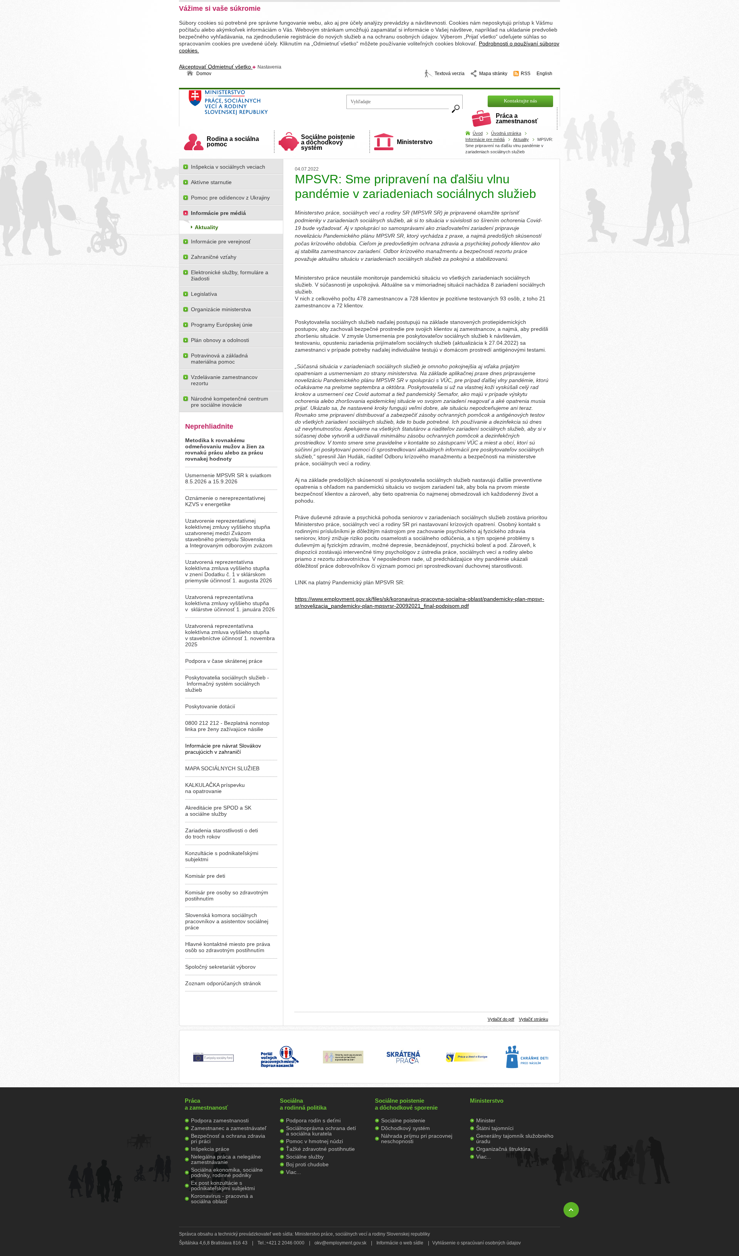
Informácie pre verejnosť (221, 241)
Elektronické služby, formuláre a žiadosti (229, 275)
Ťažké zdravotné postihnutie (320, 1149)
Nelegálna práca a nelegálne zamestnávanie (226, 1159)
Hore (571, 1209)
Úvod (478, 133)
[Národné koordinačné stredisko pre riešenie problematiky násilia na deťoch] (527, 1076)
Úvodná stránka (506, 133)
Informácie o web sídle (399, 1243)
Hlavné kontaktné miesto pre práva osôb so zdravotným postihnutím (227, 947)
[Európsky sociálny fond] (213, 1062)
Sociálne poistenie (403, 1120)
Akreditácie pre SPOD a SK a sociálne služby (218, 811)
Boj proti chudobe (307, 1164)
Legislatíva (204, 294)
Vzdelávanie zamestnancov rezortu (224, 380)
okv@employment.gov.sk (340, 1243)
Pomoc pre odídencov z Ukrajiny (230, 198)
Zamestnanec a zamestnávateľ (228, 1128)
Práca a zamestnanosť (517, 118)
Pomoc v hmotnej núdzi (314, 1141)
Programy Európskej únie (221, 325)
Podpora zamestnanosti (220, 1120)
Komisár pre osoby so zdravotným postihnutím (226, 895)
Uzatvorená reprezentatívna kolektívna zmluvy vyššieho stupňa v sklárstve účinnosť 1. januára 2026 (230, 603)
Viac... (293, 1172)
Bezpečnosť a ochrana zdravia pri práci (228, 1138)
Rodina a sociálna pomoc (233, 142)
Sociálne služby (305, 1157)
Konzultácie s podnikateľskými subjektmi (221, 856)
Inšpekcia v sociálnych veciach (228, 167)
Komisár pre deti (205, 876)
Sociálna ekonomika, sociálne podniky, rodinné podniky (227, 1172)
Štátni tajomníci (494, 1128)
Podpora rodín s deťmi (313, 1120)
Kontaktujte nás (520, 101)
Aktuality (521, 139)
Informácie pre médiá (485, 139)
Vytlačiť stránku (533, 1019)
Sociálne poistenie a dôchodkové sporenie (406, 1104)
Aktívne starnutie (211, 182)
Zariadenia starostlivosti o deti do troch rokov (221, 833)
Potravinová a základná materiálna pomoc (219, 358)
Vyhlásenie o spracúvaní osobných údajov (476, 1243)
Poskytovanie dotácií (210, 706)
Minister (485, 1120)
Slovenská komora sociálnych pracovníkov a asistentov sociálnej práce (226, 921)
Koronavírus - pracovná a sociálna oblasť (222, 1198)
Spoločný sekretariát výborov (220, 967)
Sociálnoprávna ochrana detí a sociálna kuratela (321, 1131)
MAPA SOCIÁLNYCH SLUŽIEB (222, 768)
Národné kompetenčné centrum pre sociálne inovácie (229, 402)
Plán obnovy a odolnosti (220, 340)
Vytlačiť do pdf (501, 1019)
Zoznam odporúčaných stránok (223, 983)
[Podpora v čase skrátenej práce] (403, 1068)
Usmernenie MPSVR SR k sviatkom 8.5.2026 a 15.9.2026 (228, 478)
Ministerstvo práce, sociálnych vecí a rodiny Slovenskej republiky (254, 105)
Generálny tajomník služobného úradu (514, 1138)
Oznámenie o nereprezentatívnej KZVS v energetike (225, 501)
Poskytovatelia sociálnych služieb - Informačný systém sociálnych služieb (227, 683)
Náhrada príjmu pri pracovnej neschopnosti (416, 1138)
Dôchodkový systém (405, 1128)
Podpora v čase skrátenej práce (223, 661)
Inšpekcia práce (210, 1149)
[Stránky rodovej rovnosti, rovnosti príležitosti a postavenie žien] (343, 1061)
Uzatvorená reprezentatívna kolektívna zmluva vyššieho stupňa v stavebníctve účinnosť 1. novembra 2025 (230, 635)
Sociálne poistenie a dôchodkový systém (328, 142)
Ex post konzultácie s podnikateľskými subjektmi (223, 1185)
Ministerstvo (415, 142)
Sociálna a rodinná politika (303, 1104)
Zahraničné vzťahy (213, 257)
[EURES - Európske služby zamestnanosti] (466, 1061)
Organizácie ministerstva (221, 309)
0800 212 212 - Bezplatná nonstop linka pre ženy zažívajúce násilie (227, 726)
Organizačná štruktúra (503, 1149)
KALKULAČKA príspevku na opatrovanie (215, 788)
